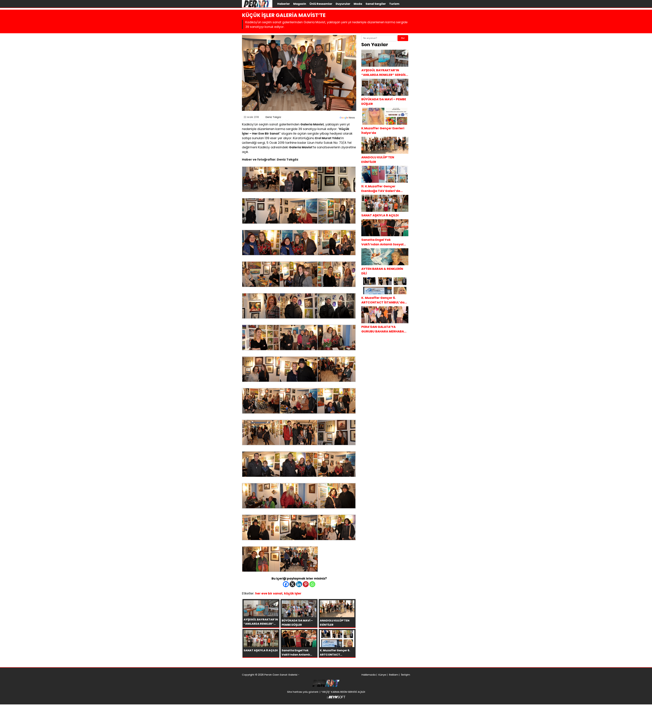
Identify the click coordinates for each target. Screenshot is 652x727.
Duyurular (343, 4)
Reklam (393, 674)
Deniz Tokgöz (273, 117)
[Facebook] (286, 584)
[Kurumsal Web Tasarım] (336, 697)
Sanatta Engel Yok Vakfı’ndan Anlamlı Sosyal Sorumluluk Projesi (382, 242)
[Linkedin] (299, 584)
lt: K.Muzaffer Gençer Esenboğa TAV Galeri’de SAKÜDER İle (380, 188)
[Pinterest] (306, 584)
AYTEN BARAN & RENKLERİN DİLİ (382, 271)
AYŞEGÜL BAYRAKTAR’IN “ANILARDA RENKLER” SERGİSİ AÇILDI (383, 72)
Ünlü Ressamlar (321, 4)
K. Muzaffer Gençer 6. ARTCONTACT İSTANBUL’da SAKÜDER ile (382, 300)
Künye (382, 674)
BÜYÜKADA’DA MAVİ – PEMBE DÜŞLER (383, 101)
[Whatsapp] (312, 584)
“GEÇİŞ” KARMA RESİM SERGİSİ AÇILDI (343, 692)
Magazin (299, 4)
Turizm (394, 4)
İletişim (405, 674)
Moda (358, 4)
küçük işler (292, 593)
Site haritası (294, 692)
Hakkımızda (368, 674)
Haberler (283, 4)
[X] (292, 584)
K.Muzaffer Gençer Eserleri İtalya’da (382, 130)
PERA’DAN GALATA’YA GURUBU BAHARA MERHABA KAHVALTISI (382, 329)
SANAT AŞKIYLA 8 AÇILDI (380, 215)
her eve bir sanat (269, 593)
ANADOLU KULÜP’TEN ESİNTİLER (377, 159)
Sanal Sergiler (376, 4)
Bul (402, 38)
